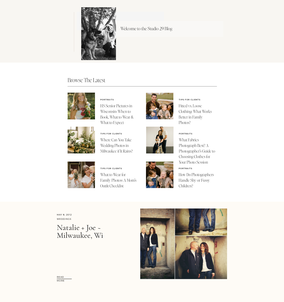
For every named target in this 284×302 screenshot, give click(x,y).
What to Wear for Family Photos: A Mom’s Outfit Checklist (118, 180)
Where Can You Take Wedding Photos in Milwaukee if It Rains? (116, 145)
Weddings (64, 219)
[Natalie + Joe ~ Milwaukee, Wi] (183, 243)
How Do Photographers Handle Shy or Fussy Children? (196, 180)
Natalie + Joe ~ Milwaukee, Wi (80, 231)
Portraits (107, 99)
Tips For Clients (111, 133)
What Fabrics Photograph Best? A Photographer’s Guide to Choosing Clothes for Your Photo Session (197, 151)
